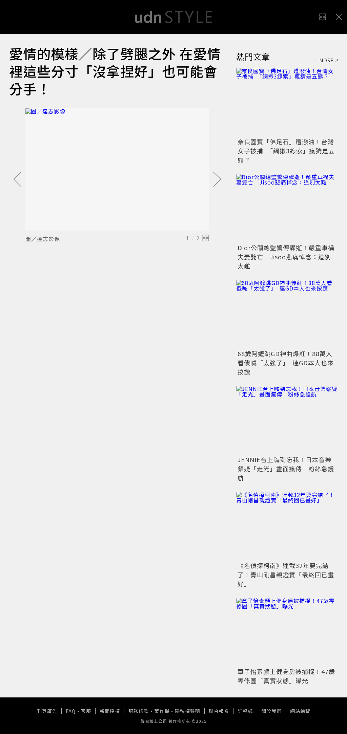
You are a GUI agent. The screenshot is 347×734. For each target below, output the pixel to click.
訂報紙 (245, 711)
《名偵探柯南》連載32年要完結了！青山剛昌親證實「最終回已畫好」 (286, 574)
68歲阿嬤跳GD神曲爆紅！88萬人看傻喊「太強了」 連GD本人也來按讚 (286, 362)
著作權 (161, 711)
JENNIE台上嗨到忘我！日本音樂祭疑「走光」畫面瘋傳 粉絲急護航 (286, 468)
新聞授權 (110, 711)
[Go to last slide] (17, 180)
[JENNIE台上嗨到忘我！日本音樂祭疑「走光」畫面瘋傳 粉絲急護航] (287, 420)
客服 (86, 711)
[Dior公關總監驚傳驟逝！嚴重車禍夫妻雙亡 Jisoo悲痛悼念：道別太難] (287, 208)
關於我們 (271, 711)
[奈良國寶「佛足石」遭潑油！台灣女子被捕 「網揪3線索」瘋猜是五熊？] (287, 102)
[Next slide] (217, 180)
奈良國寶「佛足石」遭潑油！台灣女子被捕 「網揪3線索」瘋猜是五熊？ (286, 150)
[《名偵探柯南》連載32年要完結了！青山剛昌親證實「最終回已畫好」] (287, 526)
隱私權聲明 (187, 711)
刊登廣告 (47, 711)
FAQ (71, 711)
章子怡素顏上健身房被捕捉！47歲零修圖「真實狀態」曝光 (286, 676)
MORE (327, 60)
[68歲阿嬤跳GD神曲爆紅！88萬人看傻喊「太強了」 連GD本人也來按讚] (287, 314)
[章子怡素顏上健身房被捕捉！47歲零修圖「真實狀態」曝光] (287, 632)
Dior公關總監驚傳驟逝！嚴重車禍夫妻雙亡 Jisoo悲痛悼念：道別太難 (286, 256)
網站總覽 (300, 711)
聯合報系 (219, 711)
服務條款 (138, 711)
